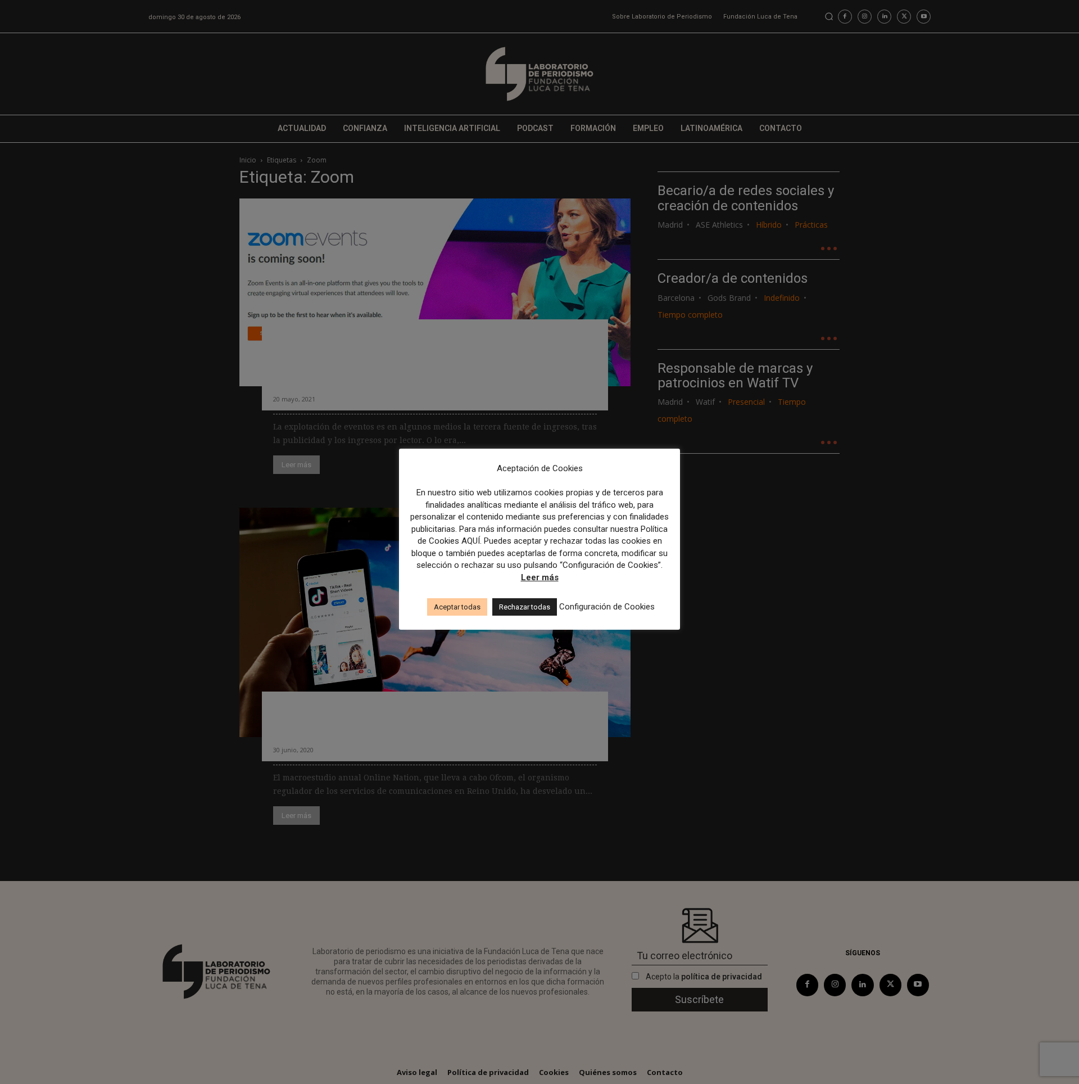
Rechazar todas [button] (524, 607)
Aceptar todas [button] (457, 607)
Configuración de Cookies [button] (607, 607)
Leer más (540, 577)
